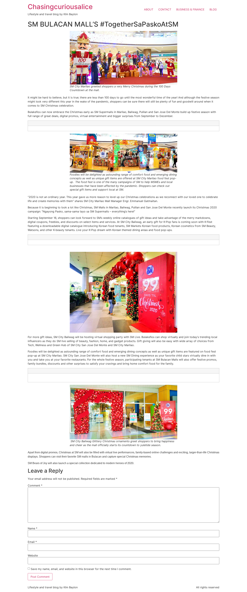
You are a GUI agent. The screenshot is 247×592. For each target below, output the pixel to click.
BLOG (213, 9)
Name (32, 528)
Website (33, 555)
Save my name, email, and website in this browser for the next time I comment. (81, 569)
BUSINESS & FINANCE (190, 9)
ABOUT (148, 9)
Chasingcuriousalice (60, 7)
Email (32, 541)
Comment (35, 485)
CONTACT (164, 9)
